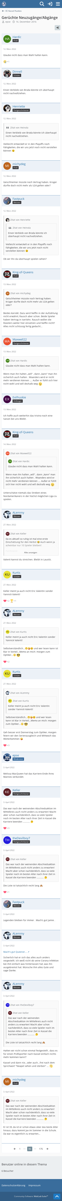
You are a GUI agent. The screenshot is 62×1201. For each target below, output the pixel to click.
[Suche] (42, 4)
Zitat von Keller (18, 533)
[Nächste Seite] (47, 1149)
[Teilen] (57, 27)
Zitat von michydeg (20, 293)
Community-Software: (31, 1196)
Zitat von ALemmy (19, 692)
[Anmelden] (50, 4)
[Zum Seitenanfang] (56, 1196)
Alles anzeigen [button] (30, 552)
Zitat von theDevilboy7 (22, 1004)
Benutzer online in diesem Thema (24, 1164)
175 (41, 1148)
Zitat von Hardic (18, 360)
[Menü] (58, 4)
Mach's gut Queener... (15, 951)
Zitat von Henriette (20, 219)
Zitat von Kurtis (18, 631)
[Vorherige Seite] (15, 1149)
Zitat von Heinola (19, 127)
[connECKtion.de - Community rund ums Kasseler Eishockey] (4, 4)
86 (29, 1148)
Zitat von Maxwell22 (20, 453)
